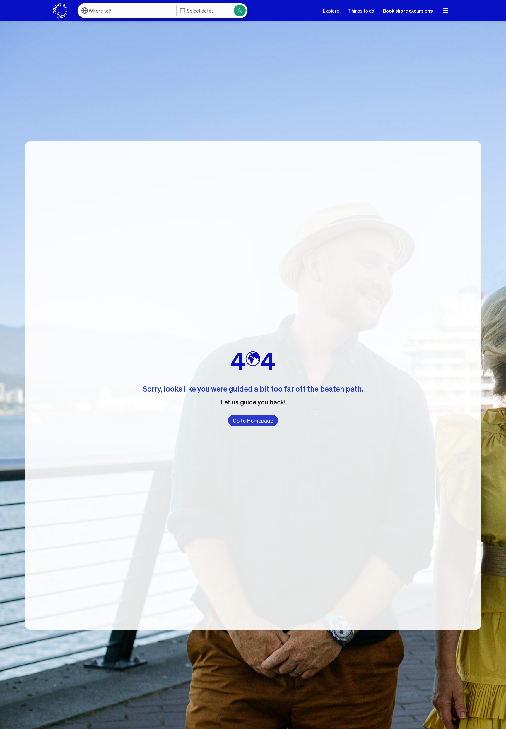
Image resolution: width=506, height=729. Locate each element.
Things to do (361, 11)
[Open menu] (445, 10)
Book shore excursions (408, 11)
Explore (331, 11)
